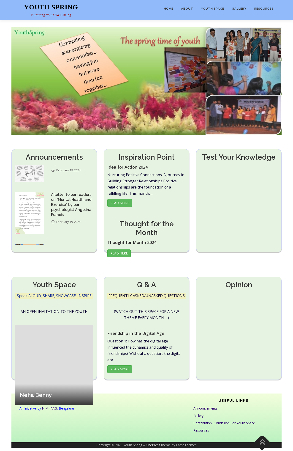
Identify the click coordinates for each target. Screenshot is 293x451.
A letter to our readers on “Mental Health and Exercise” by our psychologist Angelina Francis (71, 181)
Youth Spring (51, 7)
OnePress (153, 445)
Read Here (119, 253)
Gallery (239, 8)
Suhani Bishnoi (38, 395)
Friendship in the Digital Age (135, 333)
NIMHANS (49, 408)
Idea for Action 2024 (127, 167)
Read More (119, 203)
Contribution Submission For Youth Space (224, 423)
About (187, 8)
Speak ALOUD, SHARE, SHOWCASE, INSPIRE (54, 295)
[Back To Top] (262, 442)
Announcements (205, 408)
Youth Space (212, 8)
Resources (264, 8)
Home (168, 8)
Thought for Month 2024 (131, 242)
